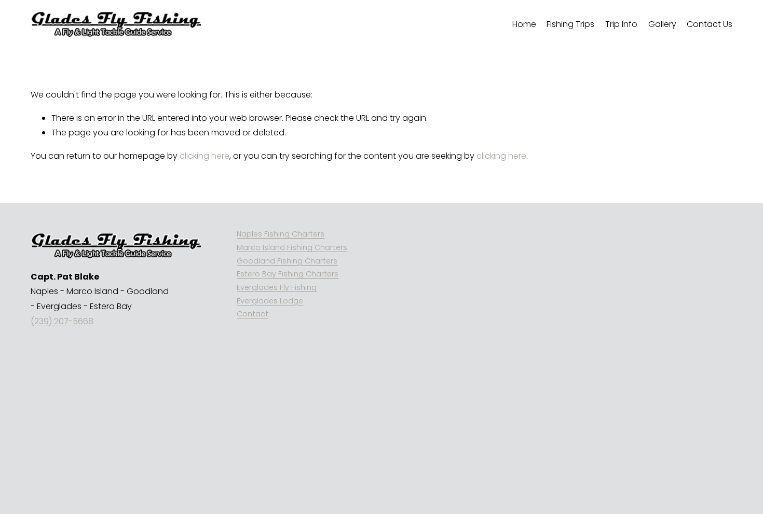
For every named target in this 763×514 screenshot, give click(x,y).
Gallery (662, 24)
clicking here (204, 156)
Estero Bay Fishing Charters (287, 274)
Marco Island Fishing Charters (292, 247)
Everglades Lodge (270, 301)
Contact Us (709, 24)
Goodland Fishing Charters (287, 261)
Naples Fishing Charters (280, 234)
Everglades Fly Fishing (277, 287)
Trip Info (621, 24)
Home (524, 24)
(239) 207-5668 (62, 321)
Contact (252, 314)
